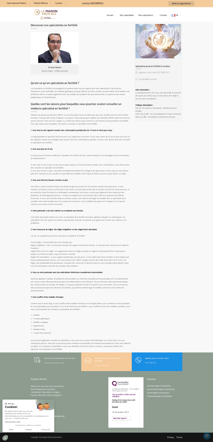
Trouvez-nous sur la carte (54, 362)
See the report (120, 418)
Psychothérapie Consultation (159, 396)
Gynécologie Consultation (158, 392)
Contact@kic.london (148, 79)
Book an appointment (181, 3)
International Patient (16, 3)
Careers (58, 3)
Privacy (170, 437)
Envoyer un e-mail (102, 365)
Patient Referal (41, 3)
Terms (179, 437)
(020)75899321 (97, 3)
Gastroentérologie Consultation (161, 389)
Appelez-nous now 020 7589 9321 (154, 72)
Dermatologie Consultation (159, 386)
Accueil (110, 15)
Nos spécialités (127, 15)
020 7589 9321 (151, 362)
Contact (163, 15)
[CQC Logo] (126, 383)
